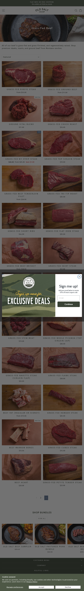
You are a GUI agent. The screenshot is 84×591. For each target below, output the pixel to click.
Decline (68, 587)
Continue (69, 304)
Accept (41, 587)
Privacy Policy (31, 582)
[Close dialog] (79, 277)
